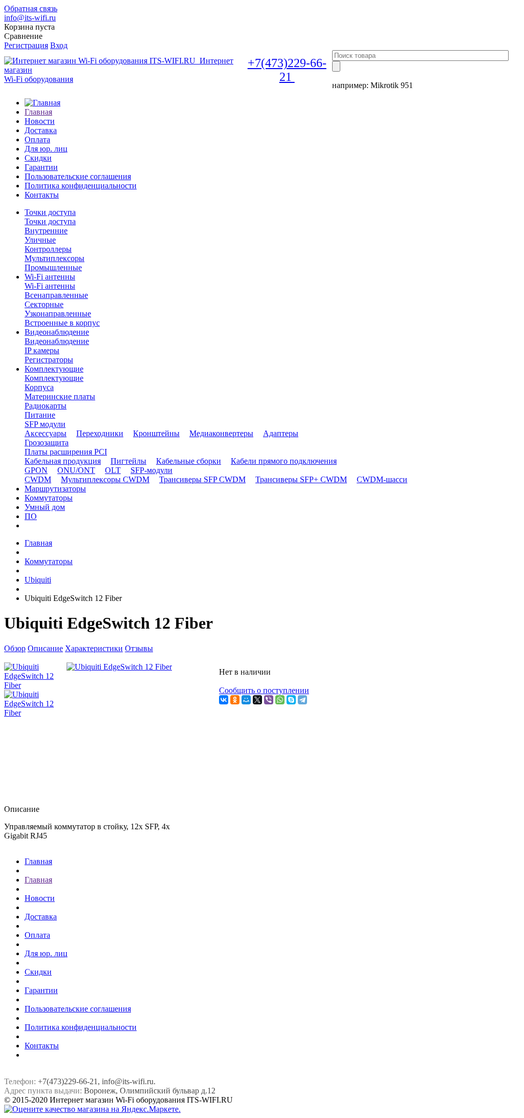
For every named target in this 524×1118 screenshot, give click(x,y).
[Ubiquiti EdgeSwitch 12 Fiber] (119, 666)
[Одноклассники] (234, 699)
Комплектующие (54, 378)
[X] (257, 699)
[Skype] (291, 699)
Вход (59, 45)
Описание (45, 648)
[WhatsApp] (280, 699)
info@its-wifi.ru (30, 17)
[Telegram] (302, 699)
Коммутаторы (49, 561)
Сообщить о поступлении (264, 690)
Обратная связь (30, 8)
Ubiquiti (38, 579)
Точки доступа (50, 221)
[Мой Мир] (246, 699)
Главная (38, 543)
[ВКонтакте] (223, 699)
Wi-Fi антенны (50, 286)
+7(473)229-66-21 (287, 69)
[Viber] (268, 699)
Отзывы (139, 648)
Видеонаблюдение (57, 341)
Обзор (15, 648)
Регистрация (26, 45)
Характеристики (94, 648)
